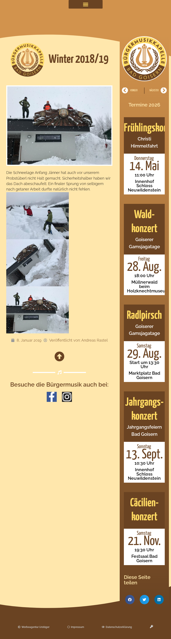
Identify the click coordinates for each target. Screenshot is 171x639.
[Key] (151, 626)
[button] (86, 4)
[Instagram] (67, 397)
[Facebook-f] (52, 397)
